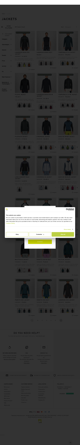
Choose (40, 242)
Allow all (63, 234)
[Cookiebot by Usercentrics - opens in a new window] (67, 209)
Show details (67, 229)
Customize (39, 234)
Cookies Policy (10, 223)
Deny (17, 234)
